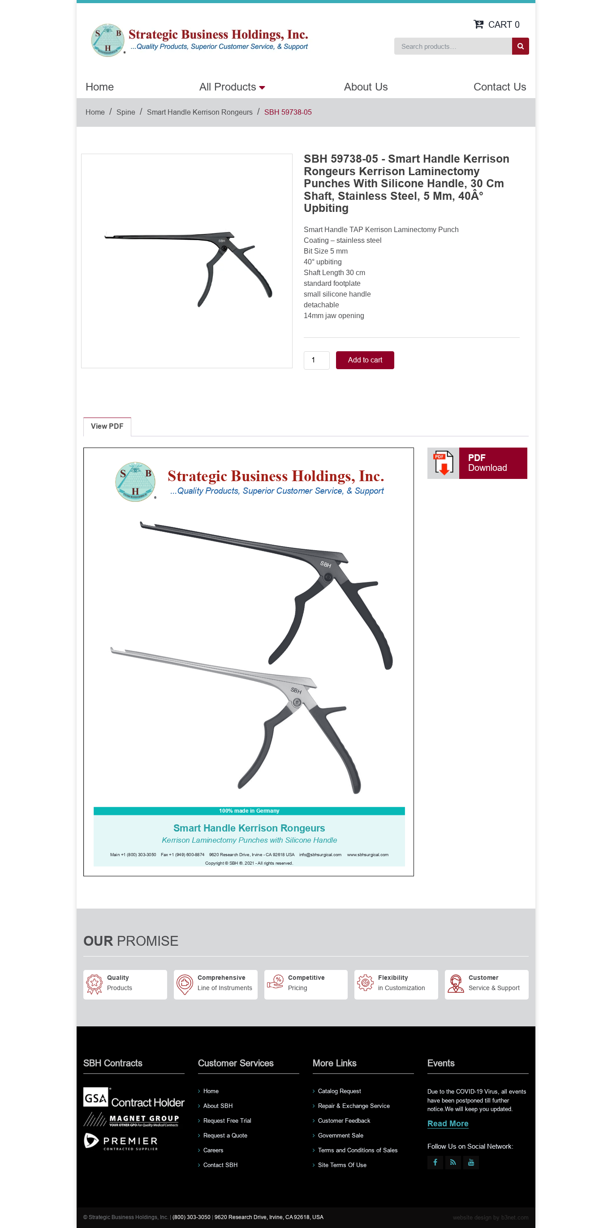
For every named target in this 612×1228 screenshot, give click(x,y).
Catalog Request (339, 1091)
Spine (125, 112)
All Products (227, 87)
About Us (366, 87)
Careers (213, 1150)
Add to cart (365, 360)
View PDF (107, 426)
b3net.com (515, 1217)
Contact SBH (220, 1165)
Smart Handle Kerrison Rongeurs (200, 112)
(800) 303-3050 (191, 1217)
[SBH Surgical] (199, 39)
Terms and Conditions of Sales (358, 1150)
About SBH (218, 1106)
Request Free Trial (227, 1120)
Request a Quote (225, 1135)
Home (100, 87)
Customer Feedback (344, 1120)
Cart (504, 25)
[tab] (107, 427)
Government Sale (340, 1135)
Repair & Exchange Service (354, 1106)
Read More (448, 1124)
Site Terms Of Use (342, 1165)
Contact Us (500, 87)
